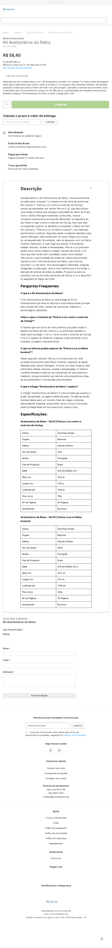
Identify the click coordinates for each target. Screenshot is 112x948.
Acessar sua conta (56, 768)
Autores (18, 32)
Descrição (31, 188)
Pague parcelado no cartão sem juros (26, 156)
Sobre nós (56, 858)
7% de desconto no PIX (56, 2)
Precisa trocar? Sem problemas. (23, 167)
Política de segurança (56, 838)
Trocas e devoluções (56, 818)
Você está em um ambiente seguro (25, 134)
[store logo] (17, 11)
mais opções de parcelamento (17, 67)
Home (6, 32)
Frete (56, 823)
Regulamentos (56, 843)
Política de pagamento (56, 828)
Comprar (60, 104)
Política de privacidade (56, 833)
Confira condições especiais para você (27, 145)
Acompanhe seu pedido (56, 773)
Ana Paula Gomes (35, 32)
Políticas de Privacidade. (74, 735)
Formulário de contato (56, 778)
